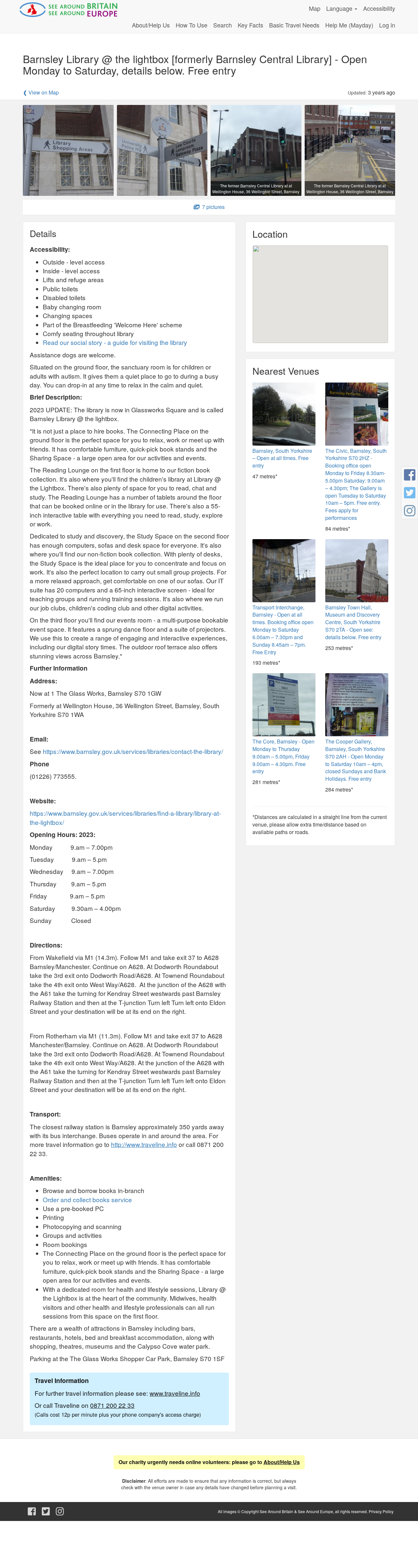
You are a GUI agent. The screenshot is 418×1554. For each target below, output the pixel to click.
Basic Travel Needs (294, 25)
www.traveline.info (175, 1393)
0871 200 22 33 (112, 1405)
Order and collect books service (87, 1199)
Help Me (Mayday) (349, 25)
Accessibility (379, 8)
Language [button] (340, 8)
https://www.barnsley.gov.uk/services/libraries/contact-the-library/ (133, 751)
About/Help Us (151, 25)
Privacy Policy (381, 1511)
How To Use (191, 25)
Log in (387, 25)
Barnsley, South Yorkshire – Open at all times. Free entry (282, 458)
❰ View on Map (41, 92)
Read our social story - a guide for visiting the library (115, 342)
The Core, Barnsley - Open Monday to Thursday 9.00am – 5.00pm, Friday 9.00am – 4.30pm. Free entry (283, 756)
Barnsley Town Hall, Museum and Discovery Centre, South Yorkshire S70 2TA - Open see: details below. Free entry (353, 622)
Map (314, 8)
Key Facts (250, 25)
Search (222, 25)
